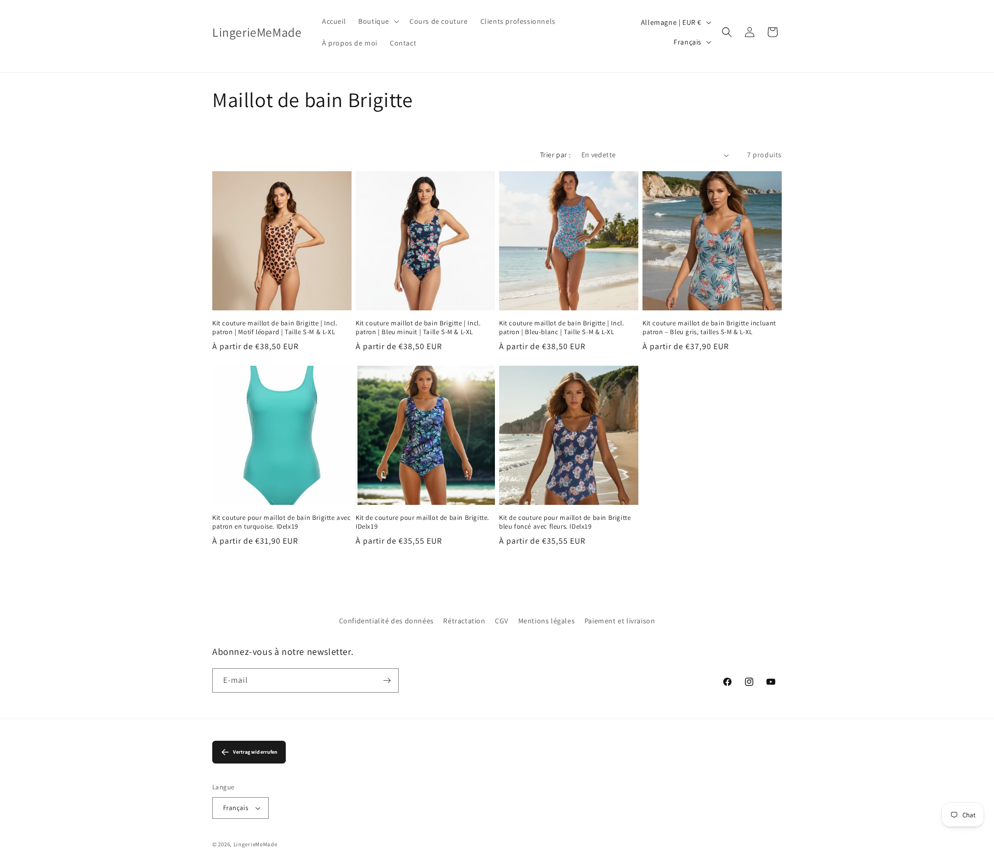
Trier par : (555, 154)
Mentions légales (546, 620)
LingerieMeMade (255, 844)
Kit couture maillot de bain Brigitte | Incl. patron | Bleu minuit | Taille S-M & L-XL (418, 327)
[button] (377, 21)
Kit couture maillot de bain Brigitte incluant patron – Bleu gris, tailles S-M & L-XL (709, 327)
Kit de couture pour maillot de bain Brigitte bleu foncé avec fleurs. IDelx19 (565, 522)
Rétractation (464, 620)
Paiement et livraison (619, 620)
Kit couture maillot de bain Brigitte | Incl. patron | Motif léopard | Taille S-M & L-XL (274, 327)
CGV (501, 620)
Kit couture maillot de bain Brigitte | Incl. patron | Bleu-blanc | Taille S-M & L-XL (561, 327)
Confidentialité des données (386, 620)
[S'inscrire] (386, 680)
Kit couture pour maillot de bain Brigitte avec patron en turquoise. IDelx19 (281, 522)
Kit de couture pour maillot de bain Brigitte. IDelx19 (422, 522)
